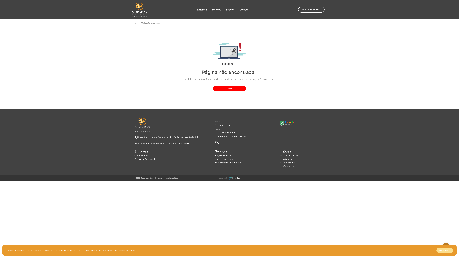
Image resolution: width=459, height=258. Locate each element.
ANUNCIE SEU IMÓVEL (311, 10)
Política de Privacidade (145, 159)
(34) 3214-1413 (225, 125)
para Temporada (287, 166)
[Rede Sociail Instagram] (217, 142)
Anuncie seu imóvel (224, 159)
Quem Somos (141, 155)
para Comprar (286, 159)
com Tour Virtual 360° (290, 155)
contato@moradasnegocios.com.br (232, 136)
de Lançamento (287, 162)
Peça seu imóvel (223, 155)
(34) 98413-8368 (227, 132)
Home (229, 89)
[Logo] (139, 9)
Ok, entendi (444, 250)
